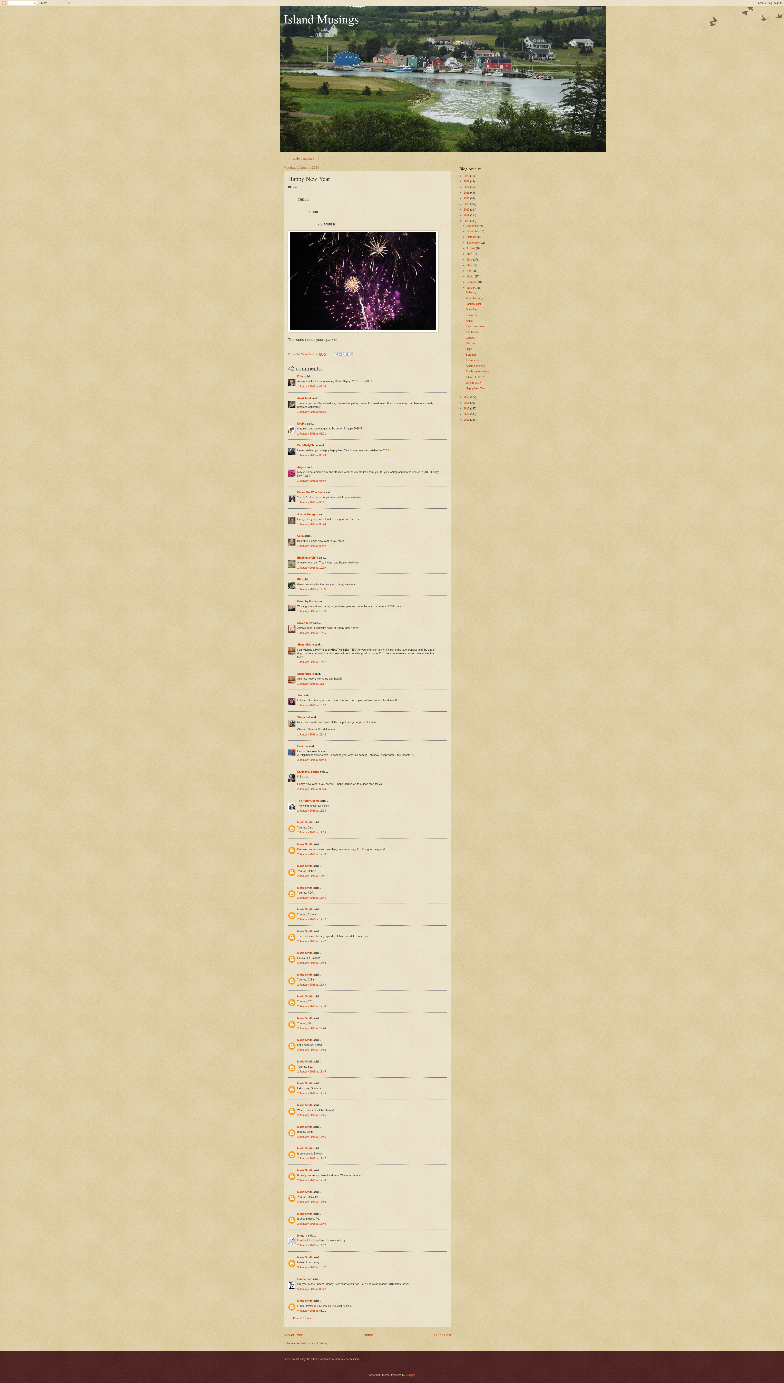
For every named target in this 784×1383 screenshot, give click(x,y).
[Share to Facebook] (348, 354)
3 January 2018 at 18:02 (311, 1267)
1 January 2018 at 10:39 (311, 567)
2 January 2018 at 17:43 (311, 962)
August (471, 248)
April (470, 270)
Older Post (442, 1335)
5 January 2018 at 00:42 (311, 1289)
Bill (299, 579)
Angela (301, 467)
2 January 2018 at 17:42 (311, 919)
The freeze (472, 332)
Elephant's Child (307, 557)
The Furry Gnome (308, 800)
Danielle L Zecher (308, 771)
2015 (467, 408)
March (471, 276)
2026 (467, 175)
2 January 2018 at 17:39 (311, 832)
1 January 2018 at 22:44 (311, 734)
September (473, 242)
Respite (470, 343)
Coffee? (470, 337)
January (472, 287)
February (472, 282)
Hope (469, 348)
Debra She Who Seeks (311, 492)
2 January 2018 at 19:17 (311, 1245)
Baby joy (471, 292)
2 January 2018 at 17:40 (311, 854)
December (473, 225)
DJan (300, 376)
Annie (469, 320)
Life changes (303, 158)
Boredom (471, 354)
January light (473, 303)
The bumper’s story (477, 371)
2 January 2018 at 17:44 (311, 1006)
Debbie (301, 423)
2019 (467, 215)
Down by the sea (307, 601)
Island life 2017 (475, 377)
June (470, 259)
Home (368, 1335)
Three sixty (472, 360)
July (469, 253)
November (473, 231)
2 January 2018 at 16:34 (311, 810)
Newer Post (293, 1335)
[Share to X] (344, 354)
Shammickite (305, 644)
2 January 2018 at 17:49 (311, 1201)
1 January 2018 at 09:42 (311, 545)
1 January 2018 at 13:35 (311, 632)
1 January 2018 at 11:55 (311, 589)
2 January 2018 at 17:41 (311, 875)
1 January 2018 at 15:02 (311, 705)
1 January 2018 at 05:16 (311, 386)
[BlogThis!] (340, 354)
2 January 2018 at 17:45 (311, 1071)
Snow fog (471, 309)
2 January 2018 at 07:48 (311, 759)
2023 (467, 192)
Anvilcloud (304, 398)
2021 (467, 204)
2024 (467, 187)
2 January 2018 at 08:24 (311, 789)
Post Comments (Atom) (314, 1343)
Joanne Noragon (307, 514)
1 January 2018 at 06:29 (311, 455)
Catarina (302, 746)
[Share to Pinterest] (352, 354)
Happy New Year (476, 388)
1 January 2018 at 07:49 (311, 480)
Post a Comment (303, 1318)
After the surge (474, 298)
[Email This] (336, 354)
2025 (467, 181)
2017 (467, 397)
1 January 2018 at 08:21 (311, 502)
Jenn (300, 695)
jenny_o (302, 1235)
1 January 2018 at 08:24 (311, 524)
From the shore (475, 326)
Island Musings (321, 19)
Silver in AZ (304, 622)
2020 (467, 209)
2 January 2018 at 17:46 (311, 1115)
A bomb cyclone (475, 365)
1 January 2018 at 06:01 (311, 433)
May (470, 265)
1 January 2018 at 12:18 (311, 611)
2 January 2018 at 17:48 (311, 1180)
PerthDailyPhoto (307, 445)
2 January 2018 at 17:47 (311, 1158)
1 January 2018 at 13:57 (311, 661)
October (472, 236)
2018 (467, 221)
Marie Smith (305, 822)
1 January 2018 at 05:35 (311, 411)
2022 (467, 198)
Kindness (471, 315)
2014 (467, 414)
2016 (467, 402)
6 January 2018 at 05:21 (311, 1310)
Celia (300, 535)
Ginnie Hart (304, 1279)
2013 (467, 419)
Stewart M (303, 717)
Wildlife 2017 (473, 382)
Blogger (410, 1374)
